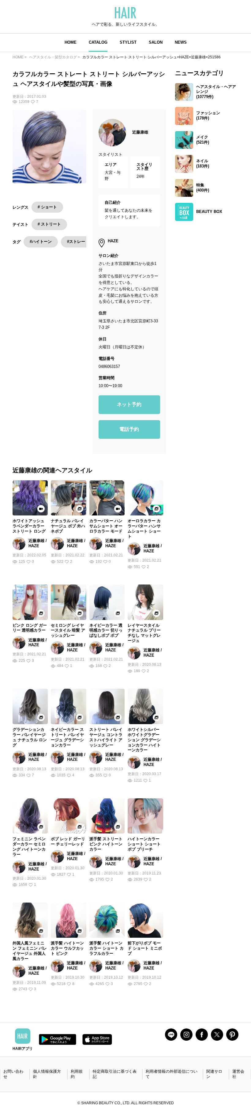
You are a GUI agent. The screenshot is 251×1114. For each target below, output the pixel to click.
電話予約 (129, 429)
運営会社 (238, 1074)
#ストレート (78, 241)
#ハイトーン (41, 241)
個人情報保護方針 (47, 1074)
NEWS (181, 42)
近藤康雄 (140, 132)
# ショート (47, 207)
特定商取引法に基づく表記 (115, 1074)
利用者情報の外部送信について (171, 1074)
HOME (71, 42)
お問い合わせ (13, 1074)
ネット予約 (129, 404)
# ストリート (49, 224)
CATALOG (98, 42)
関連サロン (214, 1074)
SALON (156, 42)
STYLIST (128, 42)
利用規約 (77, 1074)
